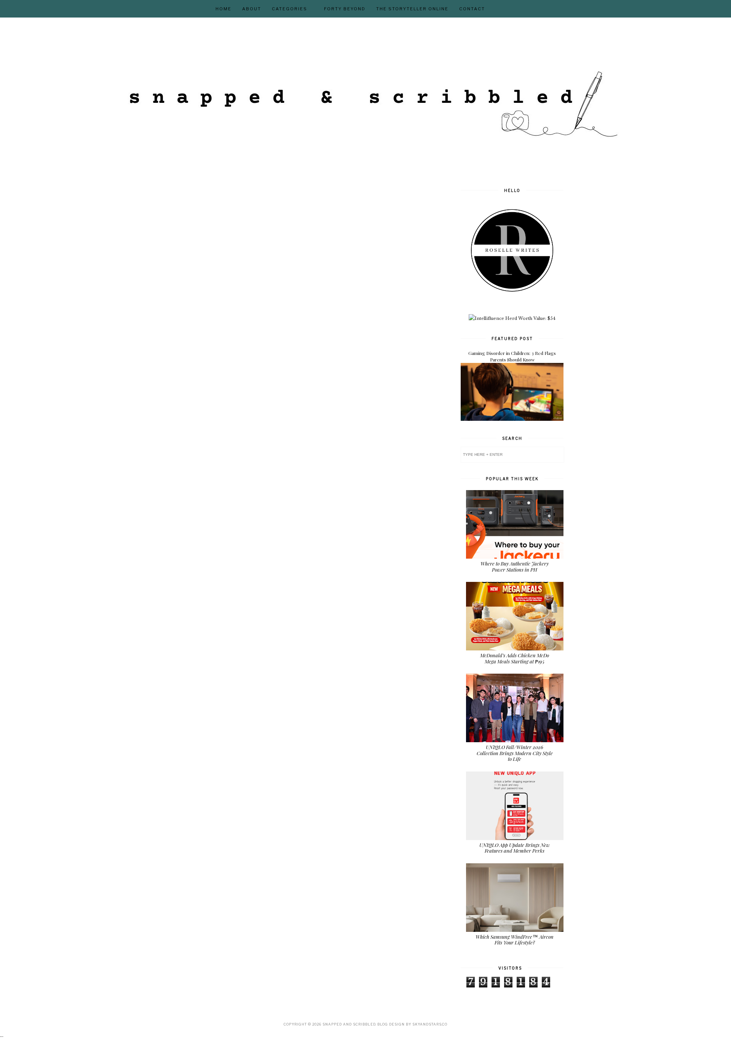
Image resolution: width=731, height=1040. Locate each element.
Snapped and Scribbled (348, 1024)
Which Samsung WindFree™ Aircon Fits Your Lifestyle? (515, 939)
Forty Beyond (345, 8)
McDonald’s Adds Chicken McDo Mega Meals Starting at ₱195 (514, 658)
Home (223, 8)
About (251, 8)
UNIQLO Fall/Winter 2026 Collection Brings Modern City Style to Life (515, 753)
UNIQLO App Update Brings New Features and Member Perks (514, 848)
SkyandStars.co (429, 1024)
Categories (289, 8)
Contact (472, 8)
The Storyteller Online (412, 8)
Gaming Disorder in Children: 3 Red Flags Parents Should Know (512, 356)
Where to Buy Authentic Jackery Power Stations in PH (514, 566)
